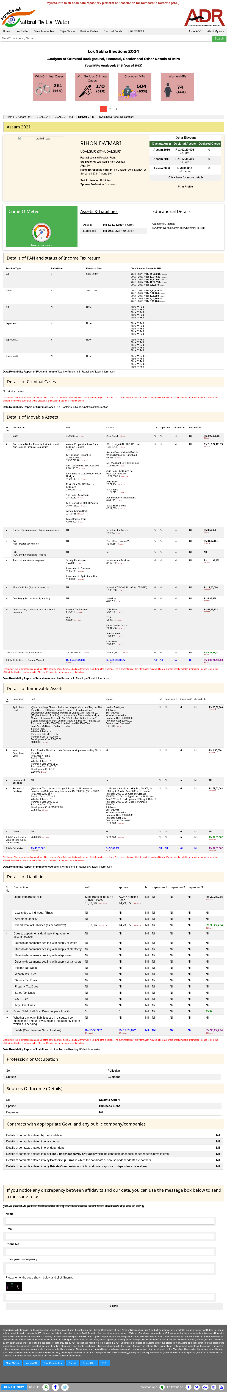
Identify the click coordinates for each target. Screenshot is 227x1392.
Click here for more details (186, 177)
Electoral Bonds (113, 31)
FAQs (104, 1363)
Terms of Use (89, 1363)
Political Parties (89, 31)
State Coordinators (53, 1363)
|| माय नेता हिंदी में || (137, 31)
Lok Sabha (22, 31)
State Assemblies (44, 31)
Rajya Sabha (67, 31)
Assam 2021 (25, 116)
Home (6, 31)
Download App (148, 1387)
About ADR (195, 31)
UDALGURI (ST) (64, 116)
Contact (72, 1363)
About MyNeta (215, 31)
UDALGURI (43, 116)
